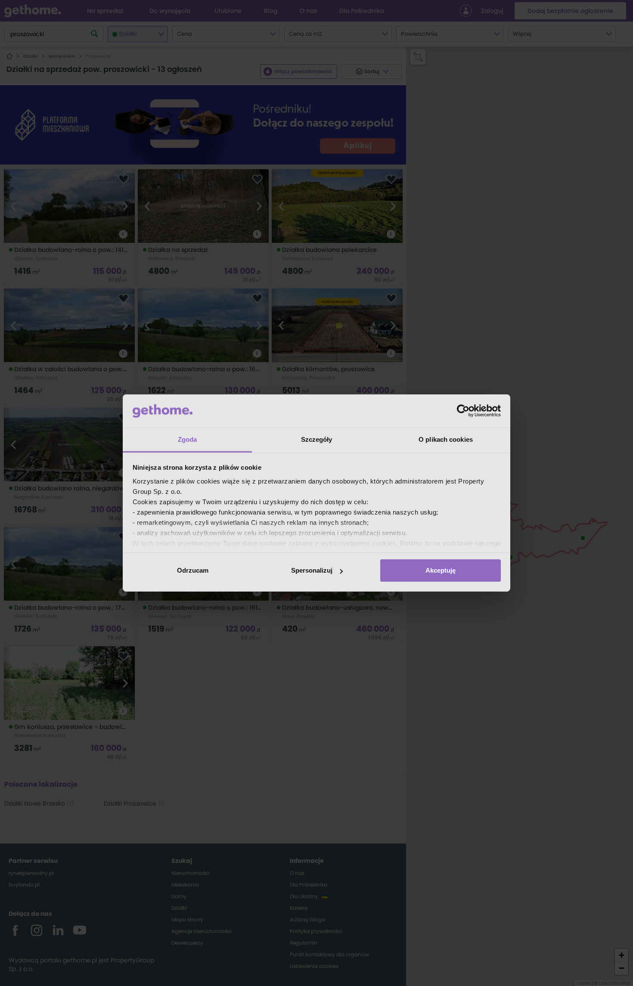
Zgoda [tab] (187, 439)
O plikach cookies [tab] (446, 439)
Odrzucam (192, 570)
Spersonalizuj (311, 570)
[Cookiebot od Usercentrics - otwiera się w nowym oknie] (463, 410)
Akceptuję (440, 570)
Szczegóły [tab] (316, 439)
